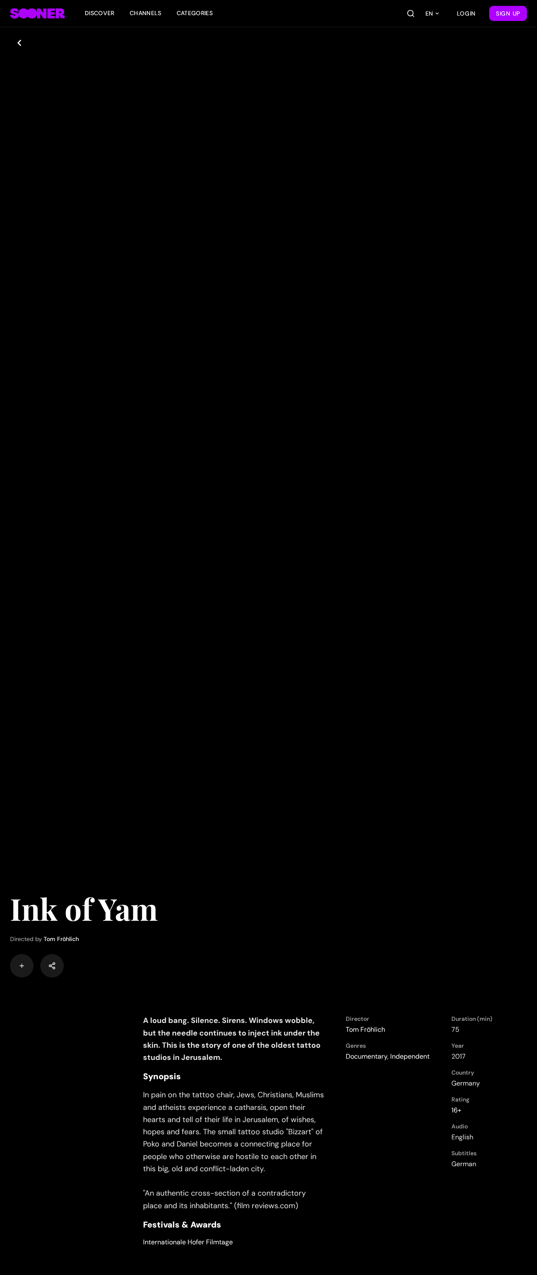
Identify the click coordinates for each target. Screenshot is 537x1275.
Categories (195, 13)
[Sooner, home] (37, 13)
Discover (100, 13)
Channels (146, 13)
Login (466, 13)
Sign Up (508, 13)
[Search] (411, 13)
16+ (456, 1110)
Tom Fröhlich (61, 939)
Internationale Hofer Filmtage (188, 1242)
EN (429, 13)
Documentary (366, 1056)
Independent (410, 1056)
